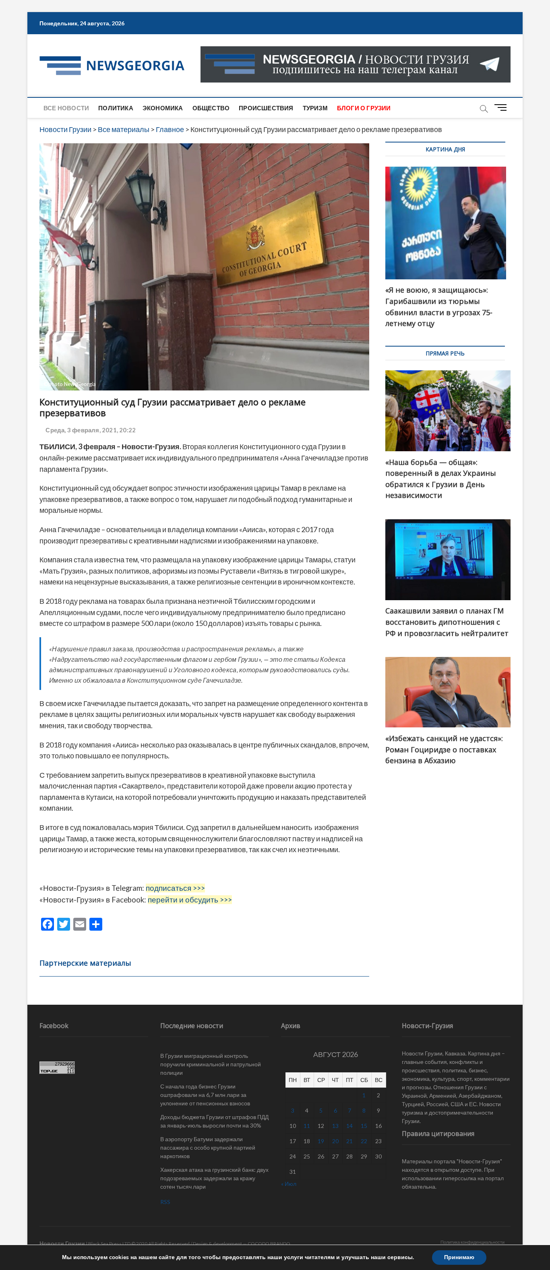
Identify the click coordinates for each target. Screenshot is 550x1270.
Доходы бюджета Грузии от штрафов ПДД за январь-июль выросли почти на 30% (214, 1121)
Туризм (315, 108)
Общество (211, 108)
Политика (115, 108)
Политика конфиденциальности (472, 1242)
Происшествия (266, 108)
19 (321, 1141)
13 (335, 1125)
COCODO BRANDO (269, 1244)
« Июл (288, 1183)
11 (307, 1125)
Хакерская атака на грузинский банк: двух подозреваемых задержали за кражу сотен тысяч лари (214, 1178)
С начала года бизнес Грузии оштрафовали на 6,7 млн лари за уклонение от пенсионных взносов (205, 1095)
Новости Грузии (62, 1243)
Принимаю (459, 1257)
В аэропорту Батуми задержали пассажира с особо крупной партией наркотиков (207, 1147)
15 (364, 1125)
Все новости (66, 108)
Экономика (163, 108)
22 (364, 1141)
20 (335, 1141)
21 (349, 1141)
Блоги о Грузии (364, 108)
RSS (165, 1201)
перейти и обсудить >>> (190, 899)
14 (349, 1125)
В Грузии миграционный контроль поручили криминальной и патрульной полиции (210, 1064)
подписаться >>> (175, 888)
